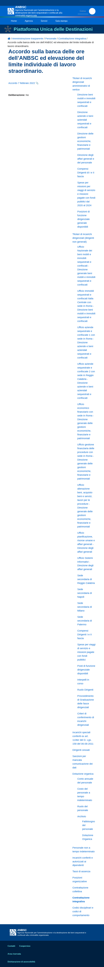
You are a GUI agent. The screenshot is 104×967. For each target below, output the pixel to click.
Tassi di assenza (81, 871)
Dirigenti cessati (81, 750)
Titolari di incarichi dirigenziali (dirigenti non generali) (83, 238)
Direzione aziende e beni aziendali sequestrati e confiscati (85, 120)
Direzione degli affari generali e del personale (85, 159)
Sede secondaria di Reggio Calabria (86, 579)
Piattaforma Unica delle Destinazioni (53, 29)
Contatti (11, 946)
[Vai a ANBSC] (9, 38)
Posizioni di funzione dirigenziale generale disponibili (83, 219)
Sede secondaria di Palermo (84, 621)
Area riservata (14, 954)
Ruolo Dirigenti (85, 689)
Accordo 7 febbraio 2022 (21, 83)
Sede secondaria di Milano (84, 607)
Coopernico (24, 946)
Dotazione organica (82, 773)
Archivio (81, 816)
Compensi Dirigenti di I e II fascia (85, 172)
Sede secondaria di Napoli (84, 593)
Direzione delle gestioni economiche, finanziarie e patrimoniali (85, 141)
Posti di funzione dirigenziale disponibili (86, 670)
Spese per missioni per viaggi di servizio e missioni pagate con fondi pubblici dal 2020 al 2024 (86, 194)
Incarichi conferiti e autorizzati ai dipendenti (82, 861)
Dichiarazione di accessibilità (21, 962)
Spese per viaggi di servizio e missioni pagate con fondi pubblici (86, 652)
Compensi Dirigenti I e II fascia (84, 634)
